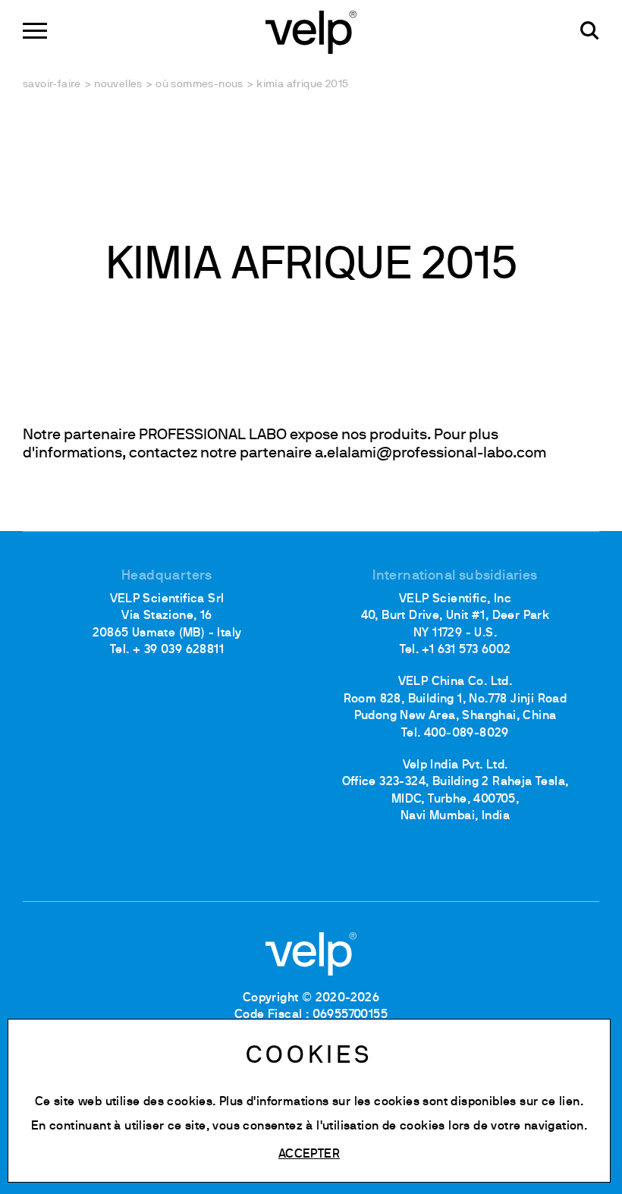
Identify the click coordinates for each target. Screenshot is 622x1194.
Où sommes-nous (199, 85)
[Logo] (311, 31)
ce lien (561, 1102)
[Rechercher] (589, 30)
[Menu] (35, 31)
